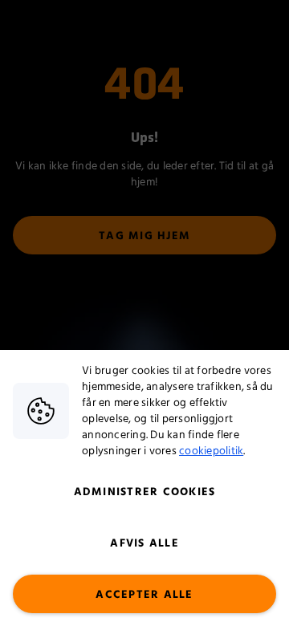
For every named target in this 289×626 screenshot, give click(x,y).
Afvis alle (144, 543)
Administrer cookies (145, 492)
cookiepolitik (211, 451)
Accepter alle (144, 595)
